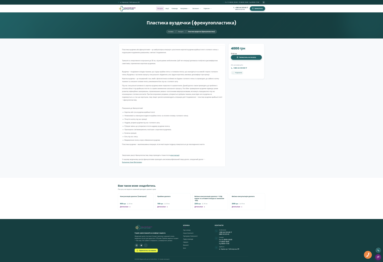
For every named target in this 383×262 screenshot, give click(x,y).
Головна (170, 32)
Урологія (239, 73)
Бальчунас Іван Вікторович (132, 162)
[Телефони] (378, 250)
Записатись (258, 8)
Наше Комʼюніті (188, 233)
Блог (184, 248)
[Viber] (146, 245)
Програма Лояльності (190, 236)
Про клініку (187, 230)
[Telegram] (141, 245)
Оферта (185, 242)
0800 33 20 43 (240, 9)
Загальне (195, 8)
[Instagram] (263, 2)
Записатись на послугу (247, 57)
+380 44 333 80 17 (241, 7)
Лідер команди (188, 239)
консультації (174, 155)
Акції (167, 8)
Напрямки (183, 8)
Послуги (160, 8)
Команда (175, 8)
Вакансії (185, 245)
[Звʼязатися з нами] (378, 257)
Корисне (207, 8)
